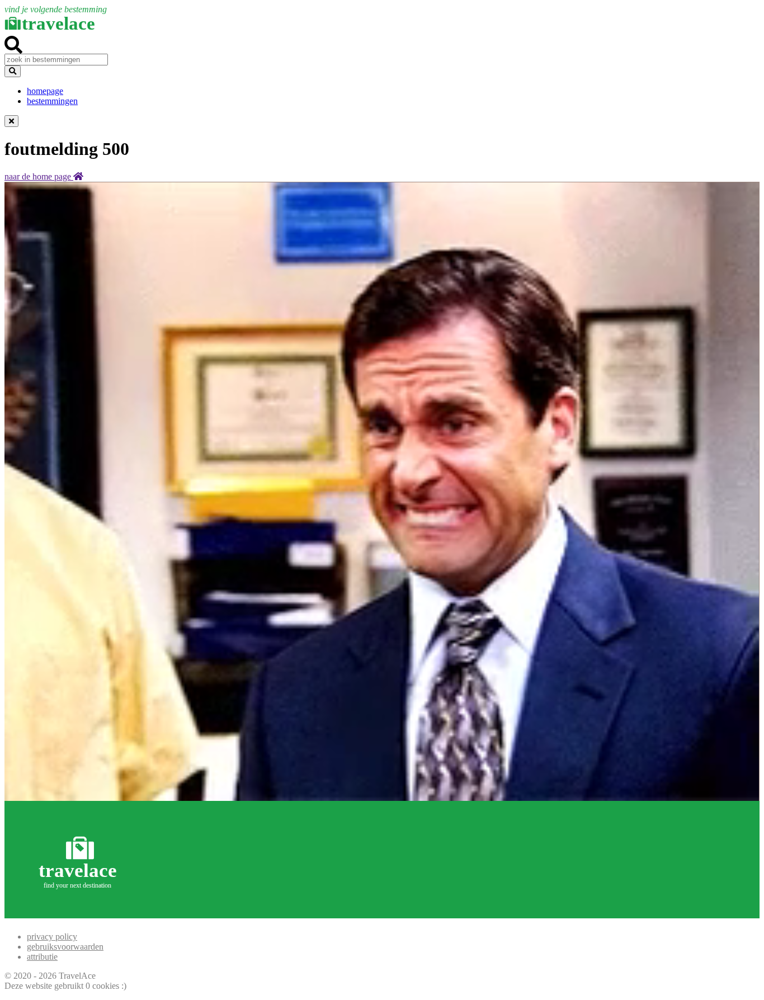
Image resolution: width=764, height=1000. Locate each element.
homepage (45, 91)
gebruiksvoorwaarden (65, 946)
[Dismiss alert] (11, 121)
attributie (42, 956)
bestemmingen (52, 101)
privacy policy (52, 936)
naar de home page (38, 176)
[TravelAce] (79, 913)
